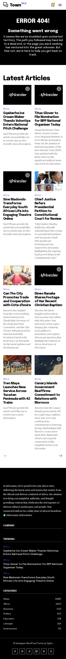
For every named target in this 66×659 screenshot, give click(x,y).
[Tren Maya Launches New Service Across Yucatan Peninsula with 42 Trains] (17, 365)
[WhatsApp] (51, 651)
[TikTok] (29, 651)
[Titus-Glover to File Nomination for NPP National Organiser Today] (49, 95)
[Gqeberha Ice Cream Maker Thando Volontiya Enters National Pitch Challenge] (17, 95)
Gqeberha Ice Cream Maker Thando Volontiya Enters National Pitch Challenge (16, 120)
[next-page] (60, 455)
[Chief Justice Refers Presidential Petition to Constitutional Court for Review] (49, 181)
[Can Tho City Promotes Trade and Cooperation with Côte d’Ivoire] (17, 275)
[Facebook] (15, 651)
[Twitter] (44, 651)
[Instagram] (22, 651)
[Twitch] (36, 651)
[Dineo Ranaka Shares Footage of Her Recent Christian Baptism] (49, 275)
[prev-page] (5, 455)
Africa (6, 108)
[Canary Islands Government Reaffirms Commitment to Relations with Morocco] (49, 365)
